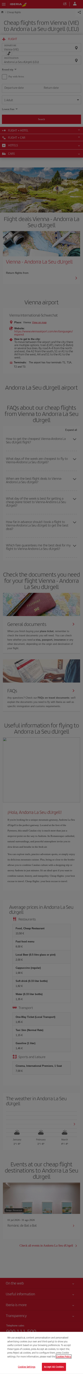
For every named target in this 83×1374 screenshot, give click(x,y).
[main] (41, 1353)
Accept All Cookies (54, 1366)
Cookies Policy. (63, 1356)
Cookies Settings (26, 1366)
